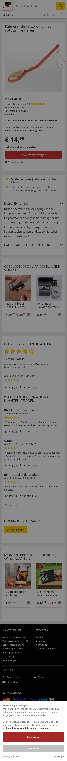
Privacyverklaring (11, 756)
